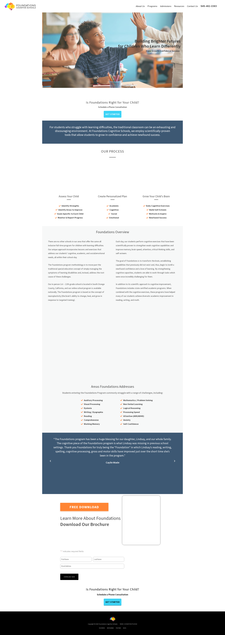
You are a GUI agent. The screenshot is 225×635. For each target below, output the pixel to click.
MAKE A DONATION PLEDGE (128, 624)
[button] (50, 461)
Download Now (69, 577)
